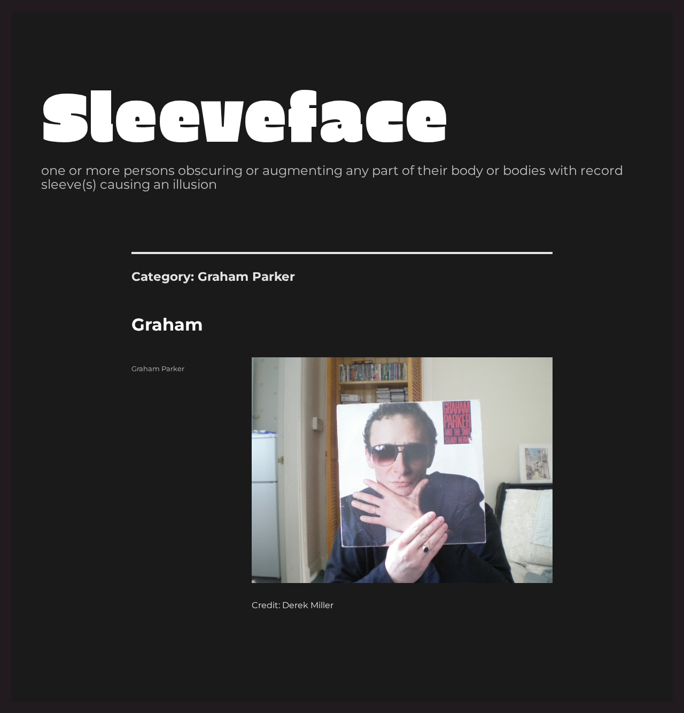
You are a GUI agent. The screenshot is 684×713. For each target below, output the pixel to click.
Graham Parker (157, 368)
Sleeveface (244, 114)
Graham (167, 324)
